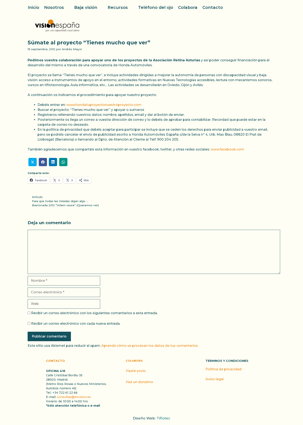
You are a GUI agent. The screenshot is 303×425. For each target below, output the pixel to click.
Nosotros (54, 7)
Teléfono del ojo (155, 7)
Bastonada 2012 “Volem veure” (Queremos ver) (65, 205)
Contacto (212, 7)
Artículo (37, 197)
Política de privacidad (224, 369)
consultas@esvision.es (74, 397)
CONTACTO (55, 361)
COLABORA (134, 360)
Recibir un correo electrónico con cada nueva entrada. (75, 324)
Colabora (187, 7)
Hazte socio (136, 371)
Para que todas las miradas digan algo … (60, 201)
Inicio (33, 7)
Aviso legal (215, 379)
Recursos (118, 7)
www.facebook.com (227, 149)
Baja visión (85, 7)
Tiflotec (163, 418)
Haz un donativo (139, 382)
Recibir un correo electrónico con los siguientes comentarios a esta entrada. (94, 313)
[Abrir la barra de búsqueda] (273, 7)
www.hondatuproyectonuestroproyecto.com (103, 105)
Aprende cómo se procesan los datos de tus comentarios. (149, 346)
